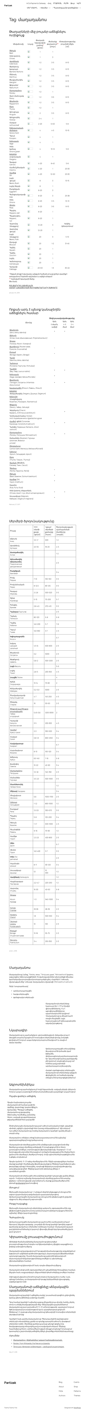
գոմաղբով (20, 1183)
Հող (49, 3)
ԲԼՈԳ (66, 3)
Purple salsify (15, 926)
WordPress (77, 1408)
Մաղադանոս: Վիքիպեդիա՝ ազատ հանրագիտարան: (38, 1340)
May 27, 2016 (13, 1352)
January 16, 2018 (14, 293)
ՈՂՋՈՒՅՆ (57, 3)
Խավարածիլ (15, 388)
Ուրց (11, 106)
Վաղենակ (14, 61)
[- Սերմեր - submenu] (49, 7)
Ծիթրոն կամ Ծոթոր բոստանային (19, 710)
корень (13, 924)
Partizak (8, 5)
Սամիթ (12, 173)
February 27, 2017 (14, 504)
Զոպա (13, 895)
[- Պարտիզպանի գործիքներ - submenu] (80, 7)
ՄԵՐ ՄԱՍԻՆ (32, 8)
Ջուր (72, 3)
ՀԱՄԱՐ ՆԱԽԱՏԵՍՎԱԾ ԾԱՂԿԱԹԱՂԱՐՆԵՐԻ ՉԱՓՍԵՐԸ (33, 287)
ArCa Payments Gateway (36, 3)
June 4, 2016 (13, 951)
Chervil (13, 917)
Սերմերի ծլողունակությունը (31, 521)
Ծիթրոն (13, 405)
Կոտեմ (13, 730)
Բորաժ (13, 931)
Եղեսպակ (14, 141)
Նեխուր (13, 452)
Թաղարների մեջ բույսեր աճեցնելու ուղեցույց (37, 33)
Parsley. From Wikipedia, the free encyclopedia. (31, 1343)
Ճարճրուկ (14, 346)
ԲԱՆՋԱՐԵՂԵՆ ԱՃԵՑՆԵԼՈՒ (21, 285)
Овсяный (13, 921)
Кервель (13, 914)
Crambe (13, 910)
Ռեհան (12, 50)
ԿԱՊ (79, 3)
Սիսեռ (12, 205)
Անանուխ (13, 101)
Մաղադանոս (15, 90)
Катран (13, 908)
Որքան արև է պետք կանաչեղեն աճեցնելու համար (35, 311)
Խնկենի (13, 154)
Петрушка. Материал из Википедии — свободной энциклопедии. (38, 1346)
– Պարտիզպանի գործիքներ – (65, 8)
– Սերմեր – (44, 8)
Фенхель (13, 940)
